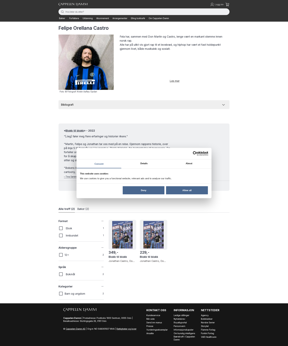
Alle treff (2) (66, 208)
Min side (150, 319)
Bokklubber (207, 319)
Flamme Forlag (208, 329)
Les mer (175, 80)
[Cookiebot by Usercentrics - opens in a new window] (195, 153)
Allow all (187, 190)
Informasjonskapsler (184, 329)
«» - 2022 (79, 130)
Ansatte (150, 333)
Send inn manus (154, 322)
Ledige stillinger (181, 315)
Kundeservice (153, 315)
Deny (143, 190)
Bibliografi (67, 104)
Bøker (62, 18)
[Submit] (62, 11)
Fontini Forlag (207, 333)
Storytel (205, 326)
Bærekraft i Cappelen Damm (184, 338)
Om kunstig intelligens (184, 333)
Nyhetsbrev (179, 319)
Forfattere (74, 18)
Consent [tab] (99, 163)
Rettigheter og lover (126, 329)
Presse (149, 326)
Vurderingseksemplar (157, 329)
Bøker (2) (83, 208)
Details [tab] (144, 163)
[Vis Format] (100, 221)
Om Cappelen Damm (159, 18)
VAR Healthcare (208, 337)
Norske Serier (208, 322)
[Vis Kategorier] (100, 286)
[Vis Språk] (100, 267)
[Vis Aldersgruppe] (100, 247)
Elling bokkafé (138, 18)
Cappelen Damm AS (75, 329)
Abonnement (102, 18)
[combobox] (144, 11)
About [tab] (189, 163)
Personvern (179, 326)
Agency (205, 315)
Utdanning (88, 18)
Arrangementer (119, 18)
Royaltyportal (180, 322)
